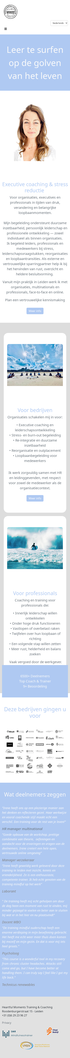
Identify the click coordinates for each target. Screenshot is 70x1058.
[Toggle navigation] (5, 28)
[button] (35, 311)
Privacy (6, 1023)
